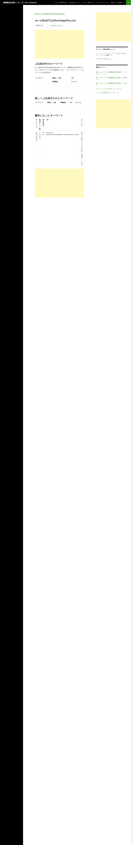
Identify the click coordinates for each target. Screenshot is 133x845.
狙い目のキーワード (75, 2)
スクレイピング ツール (102, 2)
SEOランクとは (56, 25)
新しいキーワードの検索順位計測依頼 (108, 72)
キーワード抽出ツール (88, 2)
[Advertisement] (59, 44)
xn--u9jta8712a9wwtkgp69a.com (53, 14)
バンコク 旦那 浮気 (102, 92)
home (37, 14)
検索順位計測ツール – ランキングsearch (20, 2)
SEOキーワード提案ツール (118, 2)
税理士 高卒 (36, 136)
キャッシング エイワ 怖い (104, 89)
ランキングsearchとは (60, 2)
